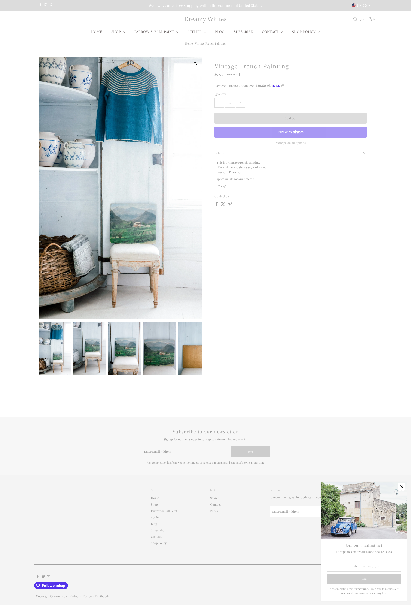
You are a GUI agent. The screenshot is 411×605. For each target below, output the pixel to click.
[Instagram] (45, 5)
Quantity (220, 94)
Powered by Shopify (96, 596)
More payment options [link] (291, 143)
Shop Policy (304, 32)
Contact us (221, 196)
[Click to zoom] (195, 63)
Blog (220, 32)
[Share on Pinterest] (230, 205)
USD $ (362, 5)
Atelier (195, 32)
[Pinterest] (51, 5)
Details (219, 153)
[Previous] (45, 63)
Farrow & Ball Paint (154, 32)
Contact (271, 32)
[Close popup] (401, 487)
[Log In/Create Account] (362, 19)
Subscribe (243, 32)
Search (214, 498)
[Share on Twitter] (223, 205)
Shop (116, 32)
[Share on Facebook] (217, 205)
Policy (214, 511)
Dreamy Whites (205, 19)
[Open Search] (355, 19)
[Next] (56, 63)
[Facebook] (40, 5)
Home (96, 32)
